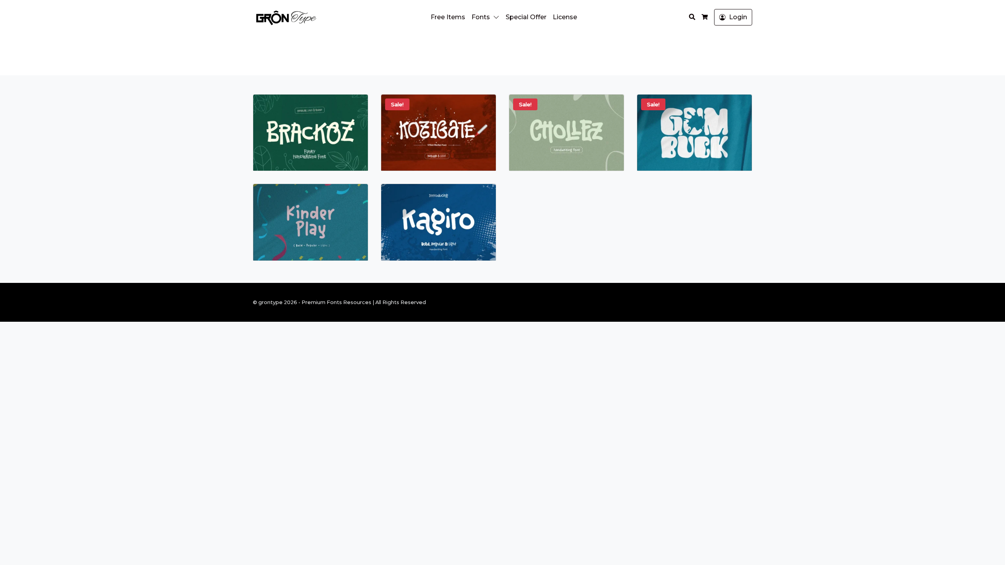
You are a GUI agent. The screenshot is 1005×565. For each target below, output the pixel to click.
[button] (497, 17)
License (565, 17)
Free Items (448, 17)
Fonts (480, 17)
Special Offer (526, 17)
